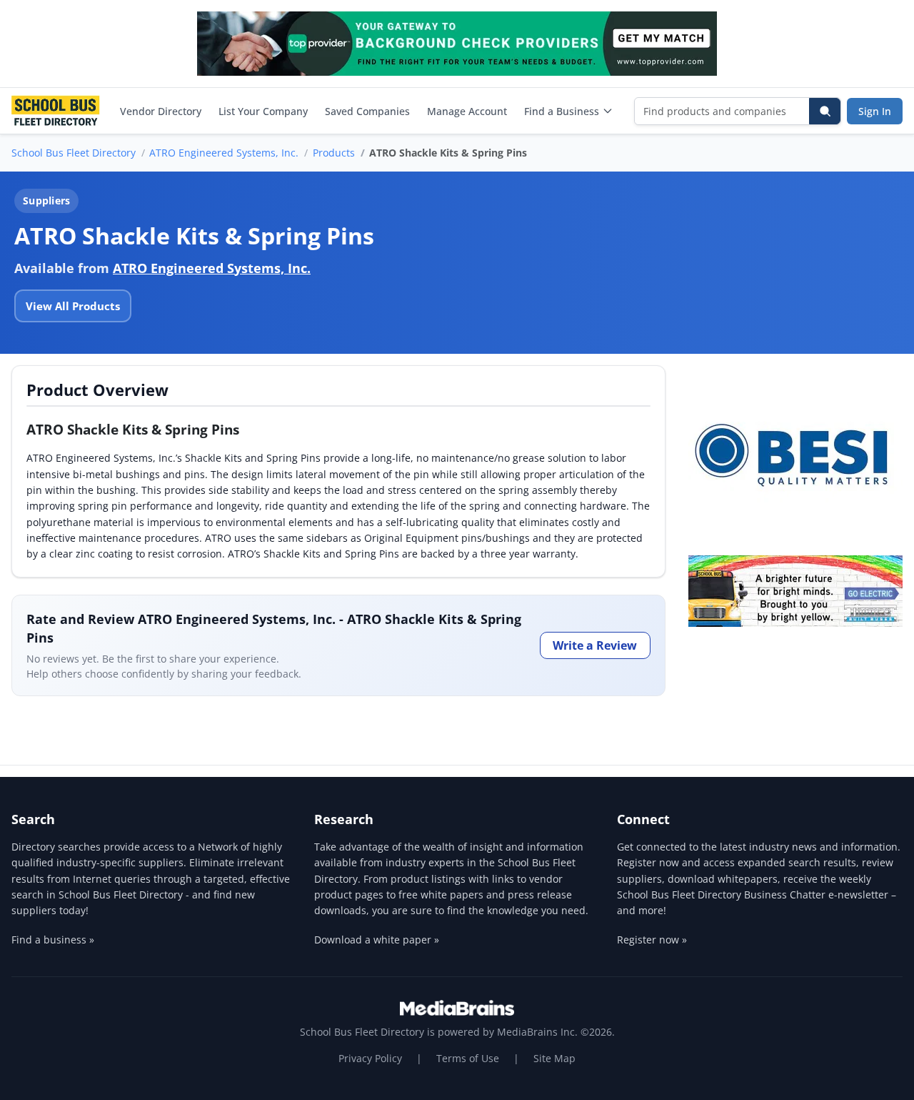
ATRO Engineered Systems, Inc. (223, 152)
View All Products (73, 306)
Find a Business (561, 111)
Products (334, 152)
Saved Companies (367, 111)
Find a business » (52, 939)
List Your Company (263, 111)
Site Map (554, 1058)
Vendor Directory (160, 111)
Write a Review (595, 645)
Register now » (652, 939)
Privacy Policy (370, 1058)
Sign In (874, 111)
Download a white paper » (376, 939)
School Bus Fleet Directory (73, 152)
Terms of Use (467, 1058)
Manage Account (467, 111)
